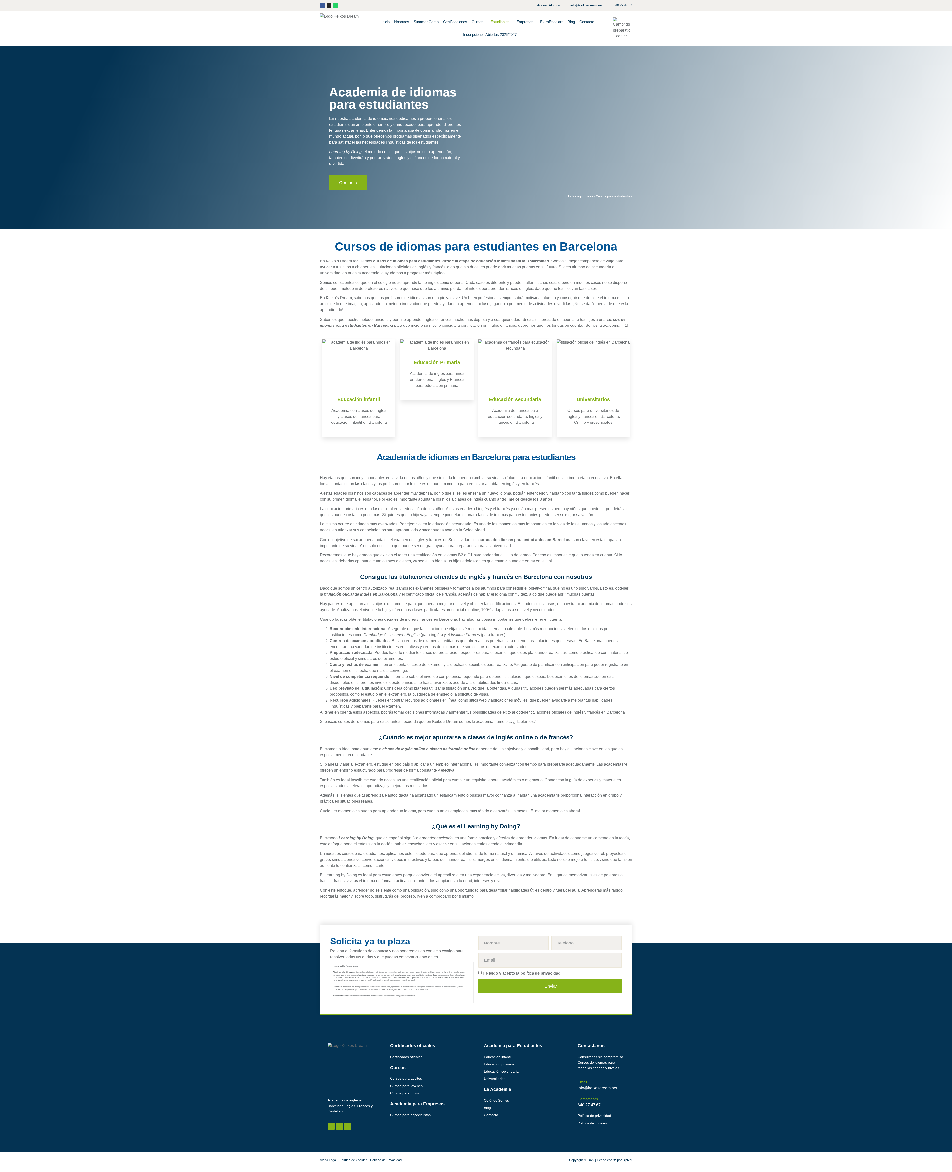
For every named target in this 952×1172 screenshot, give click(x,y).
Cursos (477, 22)
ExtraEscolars (551, 22)
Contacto (586, 22)
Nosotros (401, 22)
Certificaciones (455, 22)
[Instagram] (329, 5)
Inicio (385, 22)
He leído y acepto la (522, 973)
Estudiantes (499, 22)
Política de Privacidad (386, 1160)
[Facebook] (322, 5)
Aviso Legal (328, 1160)
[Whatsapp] (335, 5)
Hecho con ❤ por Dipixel (614, 1160)
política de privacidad (540, 973)
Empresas (524, 22)
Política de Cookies (353, 1160)
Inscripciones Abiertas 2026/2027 (490, 35)
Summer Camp (426, 22)
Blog (571, 22)
